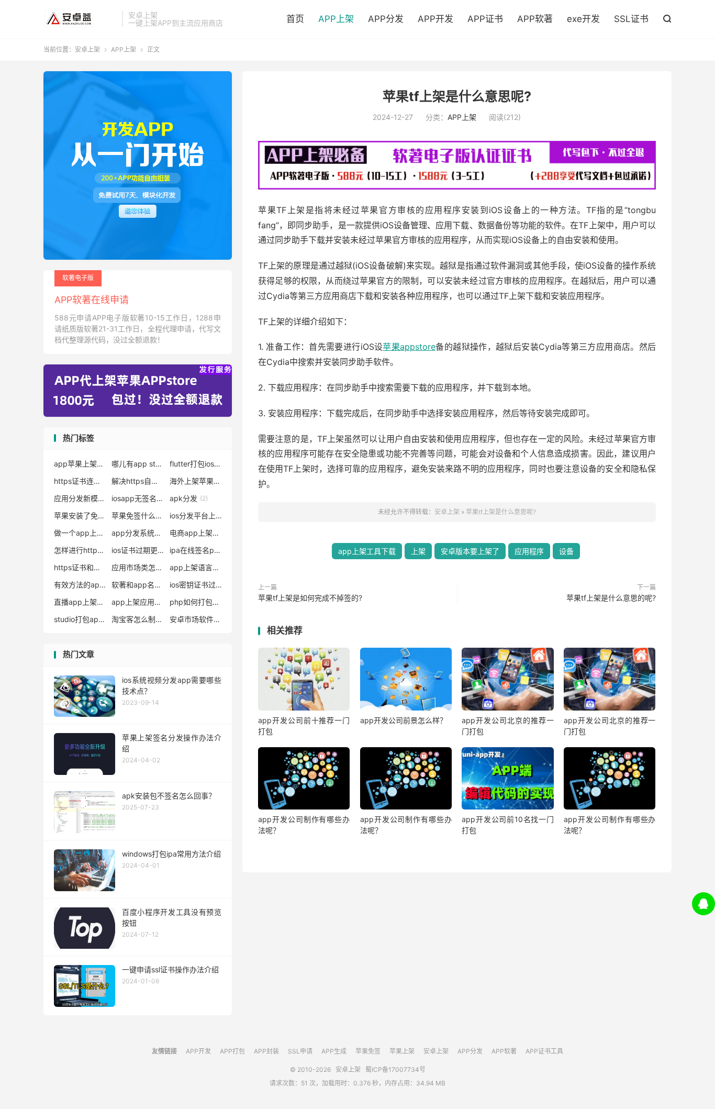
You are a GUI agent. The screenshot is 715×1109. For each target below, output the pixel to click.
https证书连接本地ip (80, 480)
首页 (295, 19)
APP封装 (266, 1051)
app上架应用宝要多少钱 (137, 601)
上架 (418, 551)
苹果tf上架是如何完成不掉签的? (310, 597)
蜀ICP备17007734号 (395, 1069)
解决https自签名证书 (137, 480)
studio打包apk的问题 (80, 619)
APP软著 (535, 19)
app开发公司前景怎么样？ (403, 720)
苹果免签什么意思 (137, 515)
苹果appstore (409, 346)
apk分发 (189, 498)
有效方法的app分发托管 (80, 584)
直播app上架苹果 (80, 601)
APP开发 (435, 19)
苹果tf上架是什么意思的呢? (611, 597)
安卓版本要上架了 (470, 551)
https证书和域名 (80, 567)
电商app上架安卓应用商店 (196, 532)
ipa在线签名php (196, 550)
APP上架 (336, 19)
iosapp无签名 (137, 498)
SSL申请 (300, 1051)
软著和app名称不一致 (137, 584)
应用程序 (529, 551)
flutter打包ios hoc (196, 463)
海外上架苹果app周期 (196, 480)
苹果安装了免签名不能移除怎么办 (80, 515)
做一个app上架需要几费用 (80, 532)
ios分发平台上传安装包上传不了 (196, 515)
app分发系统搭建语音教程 (137, 532)
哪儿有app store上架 (137, 463)
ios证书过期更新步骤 (137, 550)
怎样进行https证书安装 (80, 550)
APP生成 (334, 1051)
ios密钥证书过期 (196, 584)
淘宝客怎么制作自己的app (137, 619)
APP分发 (386, 19)
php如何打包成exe (196, 601)
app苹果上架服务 (80, 463)
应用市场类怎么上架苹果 (137, 567)
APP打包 (232, 1051)
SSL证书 (631, 19)
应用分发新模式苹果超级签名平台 (80, 498)
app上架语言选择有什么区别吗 (196, 567)
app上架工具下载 (367, 551)
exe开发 (583, 19)
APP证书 (485, 19)
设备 (566, 551)
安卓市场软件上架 (196, 619)
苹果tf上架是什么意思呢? (457, 96)
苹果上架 (402, 1051)
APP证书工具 (544, 1051)
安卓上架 (80, 18)
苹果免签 (368, 1051)
